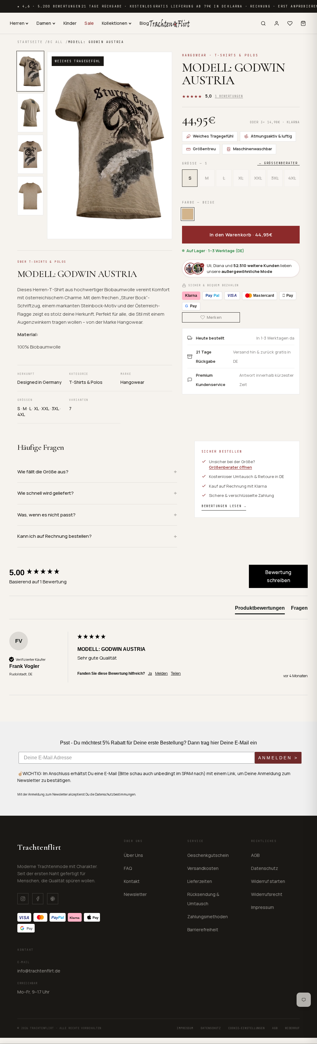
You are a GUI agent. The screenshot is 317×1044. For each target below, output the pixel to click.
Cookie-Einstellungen (246, 1028)
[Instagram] (22, 898)
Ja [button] (150, 673)
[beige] (187, 214)
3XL (275, 178)
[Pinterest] (52, 898)
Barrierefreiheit (202, 929)
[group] (41, 572)
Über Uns (133, 855)
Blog (144, 23)
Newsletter (135, 894)
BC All (55, 42)
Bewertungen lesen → (224, 506)
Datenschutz (264, 868)
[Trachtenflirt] (169, 23)
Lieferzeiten (199, 881)
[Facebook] (37, 898)
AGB (255, 855)
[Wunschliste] (290, 23)
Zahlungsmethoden (207, 916)
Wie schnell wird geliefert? (45, 493)
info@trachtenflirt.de (38, 971)
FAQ (128, 868)
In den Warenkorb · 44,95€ (241, 234)
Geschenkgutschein (208, 855)
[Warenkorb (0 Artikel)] (303, 23)
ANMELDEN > (278, 757)
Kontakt (132, 881)
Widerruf (292, 1028)
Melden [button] (161, 673)
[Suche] (263, 23)
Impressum (262, 907)
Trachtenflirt (39, 847)
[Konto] (276, 23)
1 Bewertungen (229, 96)
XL (240, 178)
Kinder (70, 23)
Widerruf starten (268, 881)
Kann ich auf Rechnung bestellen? (54, 536)
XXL (258, 178)
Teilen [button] (176, 673)
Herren (17, 23)
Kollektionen (115, 23)
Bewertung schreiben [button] (278, 576)
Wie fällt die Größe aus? (42, 471)
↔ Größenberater (278, 163)
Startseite (30, 42)
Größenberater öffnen (230, 467)
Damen (44, 23)
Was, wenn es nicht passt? (46, 514)
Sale (89, 23)
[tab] (260, 609)
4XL (292, 178)
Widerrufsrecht (266, 894)
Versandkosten (203, 868)
